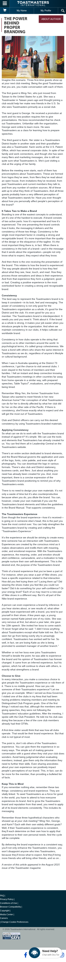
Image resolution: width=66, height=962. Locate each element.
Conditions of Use (8, 903)
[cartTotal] (5, 10)
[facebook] (25, 955)
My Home (22, 10)
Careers (4, 918)
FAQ (2, 895)
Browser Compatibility (10, 907)
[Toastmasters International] (33, 3)
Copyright (4, 910)
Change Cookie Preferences (14, 922)
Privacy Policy (6, 899)
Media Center (6, 914)
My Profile (46, 10)
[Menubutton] (5, 3)
